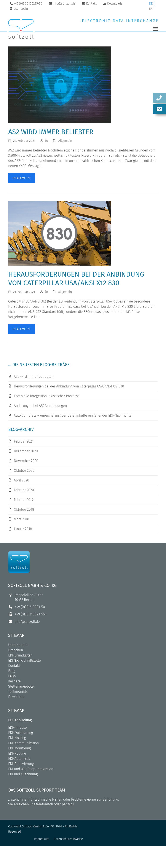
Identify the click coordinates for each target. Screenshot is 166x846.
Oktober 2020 (24, 470)
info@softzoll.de (27, 622)
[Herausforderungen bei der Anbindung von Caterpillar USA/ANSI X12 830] (59, 233)
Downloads (16, 697)
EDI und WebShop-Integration (30, 769)
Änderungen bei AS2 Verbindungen (40, 406)
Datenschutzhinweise (68, 839)
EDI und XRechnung (23, 774)
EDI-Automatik (19, 759)
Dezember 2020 (26, 451)
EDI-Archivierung (21, 764)
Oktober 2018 (24, 509)
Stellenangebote (21, 686)
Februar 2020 (24, 490)
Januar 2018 (23, 529)
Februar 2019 (24, 500)
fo (46, 141)
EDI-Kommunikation (23, 743)
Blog (11, 671)
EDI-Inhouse (17, 727)
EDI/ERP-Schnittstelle (24, 660)
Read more (22, 178)
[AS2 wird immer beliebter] (59, 85)
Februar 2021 (24, 441)
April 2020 (21, 480)
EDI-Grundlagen (20, 655)
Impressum (41, 839)
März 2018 (21, 519)
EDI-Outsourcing (20, 733)
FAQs (12, 676)
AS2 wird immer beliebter (50, 132)
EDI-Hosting (17, 738)
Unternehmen (18, 645)
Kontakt (14, 666)
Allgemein (65, 141)
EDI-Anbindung (20, 720)
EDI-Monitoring (19, 748)
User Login (20, 9)
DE (151, 3)
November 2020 (26, 461)
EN (151, 9)
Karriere (14, 681)
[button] (155, 29)
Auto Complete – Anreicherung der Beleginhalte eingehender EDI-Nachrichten (73, 415)
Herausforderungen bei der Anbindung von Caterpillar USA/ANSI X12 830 (69, 386)
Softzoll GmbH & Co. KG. (38, 826)
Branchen (15, 650)
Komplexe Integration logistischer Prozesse (47, 396)
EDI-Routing (17, 753)
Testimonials (17, 692)
